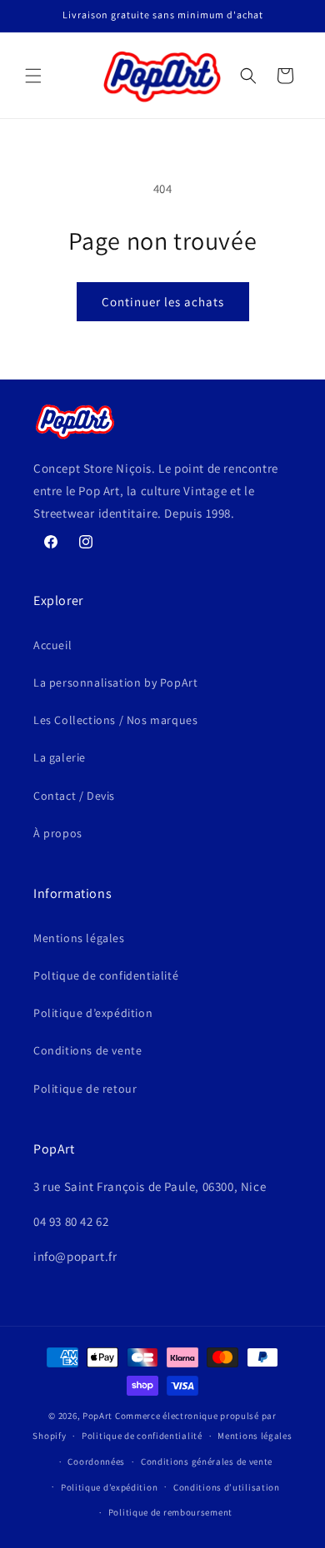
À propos (57, 833)
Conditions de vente (87, 1050)
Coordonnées (96, 1461)
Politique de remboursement (170, 1512)
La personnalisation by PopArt (115, 682)
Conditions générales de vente (206, 1461)
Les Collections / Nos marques (115, 719)
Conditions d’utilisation (226, 1487)
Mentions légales (79, 937)
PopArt (97, 1415)
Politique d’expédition (92, 1012)
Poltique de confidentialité (105, 975)
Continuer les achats (163, 302)
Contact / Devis (74, 795)
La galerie (59, 757)
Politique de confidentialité (142, 1435)
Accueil (52, 645)
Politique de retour (85, 1088)
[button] (33, 75)
